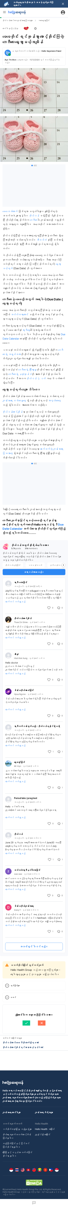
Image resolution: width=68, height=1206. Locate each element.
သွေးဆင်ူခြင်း (19, 762)
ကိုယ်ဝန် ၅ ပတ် (36, 378)
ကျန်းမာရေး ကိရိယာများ (44, 1112)
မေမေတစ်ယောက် (10, 211)
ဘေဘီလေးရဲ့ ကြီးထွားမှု (27, 369)
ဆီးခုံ (16, 654)
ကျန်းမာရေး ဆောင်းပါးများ (12, 1112)
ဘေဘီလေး (33, 220)
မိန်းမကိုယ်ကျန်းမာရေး (24, 906)
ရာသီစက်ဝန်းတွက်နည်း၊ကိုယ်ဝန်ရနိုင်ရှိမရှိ (37, 726)
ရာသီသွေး (26, 330)
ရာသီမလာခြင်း (20, 582)
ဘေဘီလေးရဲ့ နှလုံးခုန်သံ (20, 374)
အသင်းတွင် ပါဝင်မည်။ (34, 946)
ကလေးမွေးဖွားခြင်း (43, 20)
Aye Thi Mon (10, 60)
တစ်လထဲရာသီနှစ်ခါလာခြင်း (27, 870)
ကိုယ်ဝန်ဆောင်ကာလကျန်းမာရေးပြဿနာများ (18, 20)
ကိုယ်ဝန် (34, 215)
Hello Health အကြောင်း (45, 1129)
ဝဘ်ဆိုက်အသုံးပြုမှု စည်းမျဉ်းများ (17, 1129)
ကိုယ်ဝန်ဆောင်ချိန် (13, 411)
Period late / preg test (25, 798)
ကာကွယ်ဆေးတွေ (54, 400)
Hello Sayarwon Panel (51, 51)
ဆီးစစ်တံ (42, 239)
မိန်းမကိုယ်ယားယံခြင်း (24, 690)
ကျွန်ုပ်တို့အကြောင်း (42, 1134)
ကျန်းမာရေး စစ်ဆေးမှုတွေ (14, 400)
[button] (34, 28)
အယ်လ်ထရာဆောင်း (19, 314)
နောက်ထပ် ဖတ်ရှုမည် (15, 601)
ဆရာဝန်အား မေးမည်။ (34, 572)
